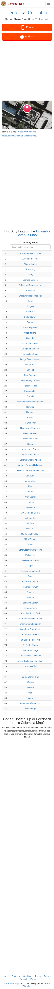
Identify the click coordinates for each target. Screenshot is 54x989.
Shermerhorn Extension (30, 623)
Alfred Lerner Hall (30, 258)
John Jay (30, 475)
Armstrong (30, 269)
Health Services (30, 433)
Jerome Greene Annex (30, 459)
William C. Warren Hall (30, 703)
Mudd (30, 544)
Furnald (30, 396)
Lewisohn (30, 507)
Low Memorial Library (30, 512)
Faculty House (30, 385)
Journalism (30, 480)
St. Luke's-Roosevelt (30, 639)
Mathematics (30, 518)
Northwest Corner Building (30, 549)
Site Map (27, 976)
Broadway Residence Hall (30, 295)
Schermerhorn (30, 608)
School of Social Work (30, 613)
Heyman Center (30, 438)
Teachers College (30, 650)
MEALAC (30, 528)
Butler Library (30, 316)
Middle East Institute (30, 533)
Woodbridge (30, 708)
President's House (30, 560)
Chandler (30, 338)
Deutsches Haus (30, 353)
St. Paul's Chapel (30, 645)
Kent (30, 486)
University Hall (30, 666)
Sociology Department (30, 629)
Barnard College (30, 279)
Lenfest (14, 12)
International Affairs (30, 454)
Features (16, 976)
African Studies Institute (30, 253)
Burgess (30, 306)
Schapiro (30, 597)
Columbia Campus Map (33, 232)
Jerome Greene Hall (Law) (30, 465)
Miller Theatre (30, 539)
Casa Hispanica (30, 327)
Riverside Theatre (30, 581)
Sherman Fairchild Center (30, 618)
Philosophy (30, 555)
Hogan (30, 443)
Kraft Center (30, 496)
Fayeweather (30, 391)
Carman (30, 322)
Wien (30, 697)
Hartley (30, 417)
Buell (30, 301)
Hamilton (30, 406)
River (30, 576)
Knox (30, 491)
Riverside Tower (30, 586)
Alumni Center (30, 263)
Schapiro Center (30, 602)
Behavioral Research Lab (30, 285)
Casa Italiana (30, 332)
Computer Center (30, 343)
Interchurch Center (30, 449)
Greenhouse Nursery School (30, 401)
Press (33, 979)
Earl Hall (30, 369)
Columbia (37, 12)
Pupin (30, 565)
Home (5, 976)
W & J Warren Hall (30, 676)
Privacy (47, 976)
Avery (30, 274)
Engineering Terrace (30, 380)
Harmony (30, 412)
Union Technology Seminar (30, 660)
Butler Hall (30, 311)
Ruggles (30, 592)
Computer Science (30, 348)
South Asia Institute (30, 634)
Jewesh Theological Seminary (30, 470)
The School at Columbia (30, 655)
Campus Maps (16, 3)
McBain (30, 523)
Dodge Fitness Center (30, 359)
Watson (30, 687)
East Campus (30, 375)
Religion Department (30, 570)
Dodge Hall (30, 364)
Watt (30, 692)
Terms (38, 976)
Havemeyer (30, 422)
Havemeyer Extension (30, 428)
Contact (23, 979)
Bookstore (30, 290)
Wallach (30, 682)
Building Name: (30, 242)
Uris (30, 671)
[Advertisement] (27, 70)
